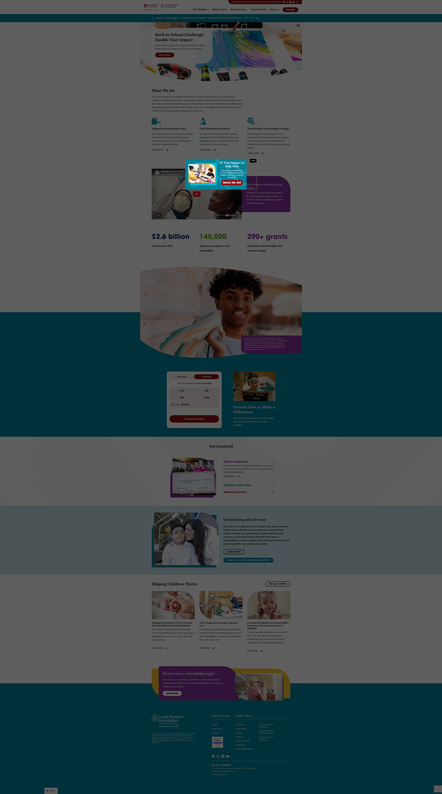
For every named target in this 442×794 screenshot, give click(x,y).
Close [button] (253, 160)
